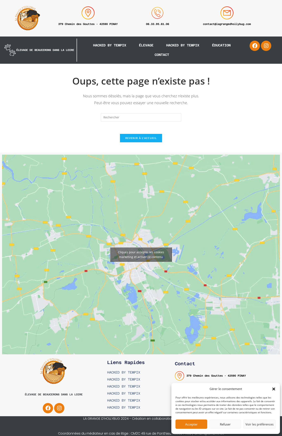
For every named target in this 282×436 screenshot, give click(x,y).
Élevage (146, 45)
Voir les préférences (259, 424)
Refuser (225, 424)
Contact (162, 55)
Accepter (191, 424)
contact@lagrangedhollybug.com (227, 24)
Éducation (221, 45)
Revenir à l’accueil (141, 138)
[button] (274, 389)
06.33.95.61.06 (157, 24)
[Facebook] (255, 46)
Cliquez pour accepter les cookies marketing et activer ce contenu (141, 254)
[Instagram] (266, 46)
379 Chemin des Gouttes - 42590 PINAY (88, 24)
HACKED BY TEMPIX (109, 45)
